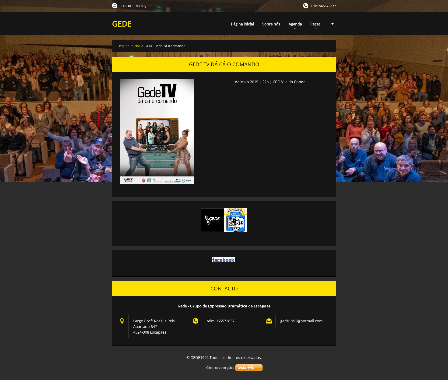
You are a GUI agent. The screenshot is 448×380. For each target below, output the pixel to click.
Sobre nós (271, 24)
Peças (315, 24)
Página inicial (242, 24)
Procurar (115, 5)
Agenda (295, 24)
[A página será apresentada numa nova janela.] (157, 131)
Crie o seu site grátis (220, 368)
